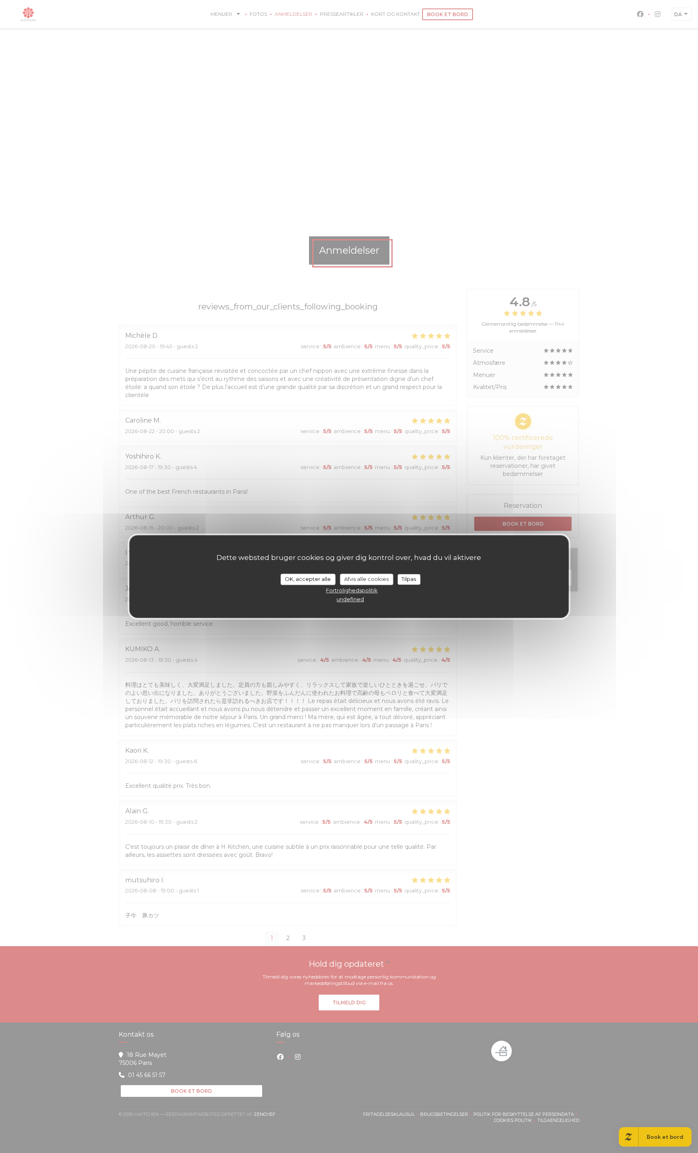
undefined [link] (350, 599)
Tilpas (409, 579)
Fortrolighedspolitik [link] (352, 590)
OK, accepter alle (308, 579)
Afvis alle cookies (366, 579)
